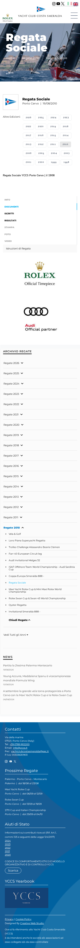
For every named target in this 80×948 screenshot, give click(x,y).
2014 (66, 135)
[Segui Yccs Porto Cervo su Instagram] (54, 4)
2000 (41, 162)
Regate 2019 (11, 435)
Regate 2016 (11, 465)
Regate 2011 (10, 517)
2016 (40, 135)
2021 (7, 851)
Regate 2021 (11, 414)
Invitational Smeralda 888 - (24, 611)
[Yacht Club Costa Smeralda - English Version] (75, 3)
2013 (28, 144)
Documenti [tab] (11, 206)
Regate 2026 (11, 363)
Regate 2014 (11, 486)
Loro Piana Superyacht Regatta (27, 540)
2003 (67, 153)
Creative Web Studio (32, 923)
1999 (54, 162)
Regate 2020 (11, 424)
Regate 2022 (11, 404)
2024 (53, 117)
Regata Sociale (17, 582)
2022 (28, 126)
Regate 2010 (11, 527)
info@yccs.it (20, 747)
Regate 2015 (11, 476)
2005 (41, 153)
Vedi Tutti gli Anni (15, 634)
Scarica (13, 870)
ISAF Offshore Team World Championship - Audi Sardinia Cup (42, 568)
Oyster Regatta (17, 605)
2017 (28, 135)
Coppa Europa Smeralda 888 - (26, 576)
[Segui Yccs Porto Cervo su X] (62, 4)
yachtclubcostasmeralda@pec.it (30, 751)
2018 (65, 126)
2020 (40, 126)
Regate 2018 (11, 445)
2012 (40, 144)
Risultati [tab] (10, 220)
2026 (28, 117)
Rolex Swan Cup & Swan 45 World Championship (37, 598)
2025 (41, 117)
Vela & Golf (15, 534)
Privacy (9, 919)
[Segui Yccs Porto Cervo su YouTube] (58, 4)
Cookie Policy (23, 919)
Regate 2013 (11, 496)
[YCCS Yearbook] (26, 897)
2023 (66, 117)
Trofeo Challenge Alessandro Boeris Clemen (34, 547)
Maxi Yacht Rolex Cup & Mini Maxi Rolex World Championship (35, 590)
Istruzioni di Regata (18, 248)
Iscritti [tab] (9, 213)
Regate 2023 (11, 393)
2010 (65, 144)
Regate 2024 (11, 383)
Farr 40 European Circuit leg (25, 553)
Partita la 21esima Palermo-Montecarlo (27, 665)
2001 (28, 162)
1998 (66, 162)
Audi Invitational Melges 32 (24, 560)
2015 (53, 135)
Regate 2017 (11, 455)
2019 (53, 126)
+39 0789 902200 (20, 744)
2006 (28, 153)
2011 (53, 144)
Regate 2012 (11, 507)
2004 (54, 153)
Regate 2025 (11, 373)
